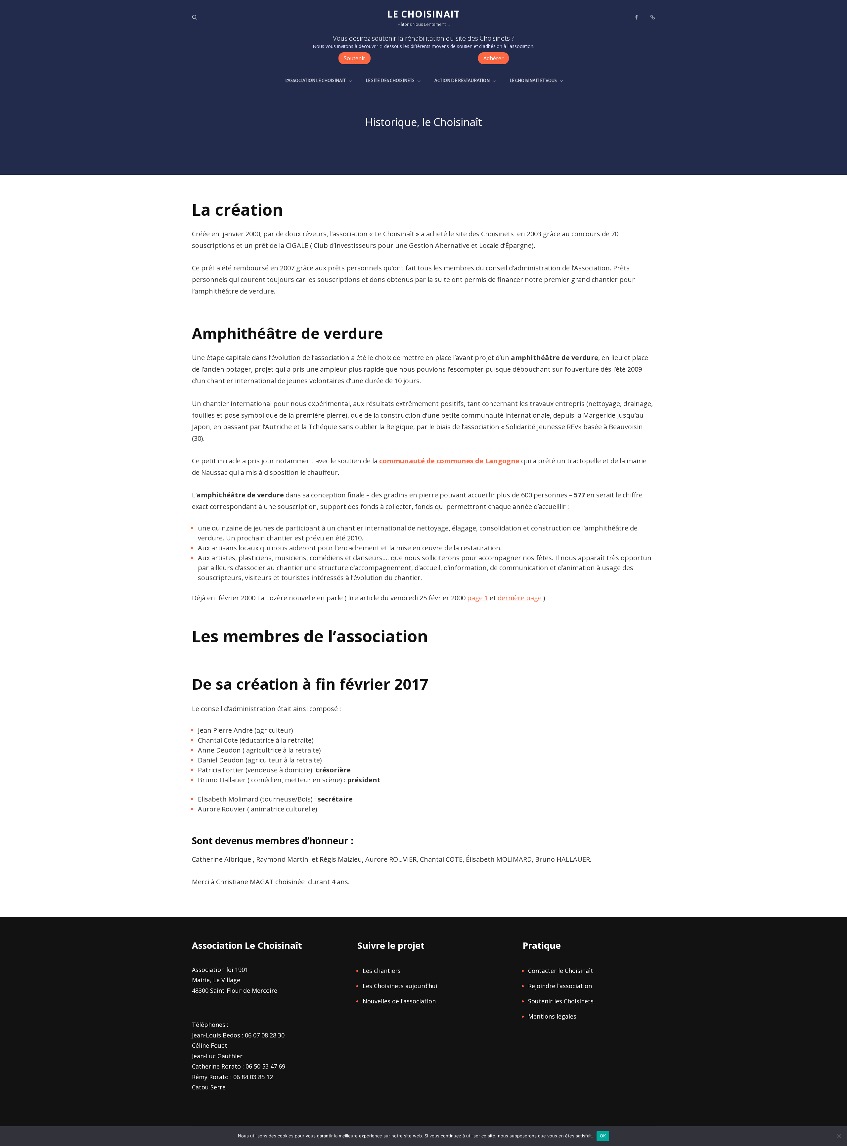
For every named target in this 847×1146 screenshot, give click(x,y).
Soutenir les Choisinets (561, 1001)
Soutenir (354, 58)
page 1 (477, 597)
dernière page (520, 597)
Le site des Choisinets (390, 80)
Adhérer (493, 58)
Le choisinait (423, 14)
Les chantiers (382, 971)
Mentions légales (552, 1016)
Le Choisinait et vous (533, 80)
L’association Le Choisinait (315, 80)
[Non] (838, 1136)
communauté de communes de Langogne (449, 460)
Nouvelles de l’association (399, 1001)
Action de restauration (462, 80)
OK (603, 1135)
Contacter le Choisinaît (560, 971)
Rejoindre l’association (560, 986)
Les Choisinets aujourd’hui (400, 986)
